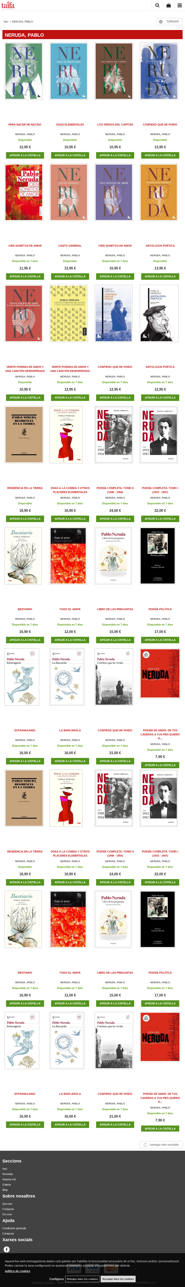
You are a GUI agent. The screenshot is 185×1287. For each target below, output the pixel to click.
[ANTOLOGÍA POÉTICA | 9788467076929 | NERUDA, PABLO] (160, 197)
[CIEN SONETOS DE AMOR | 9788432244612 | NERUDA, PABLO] (115, 197)
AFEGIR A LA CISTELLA (25, 155)
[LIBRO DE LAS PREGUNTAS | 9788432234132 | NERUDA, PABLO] (115, 560)
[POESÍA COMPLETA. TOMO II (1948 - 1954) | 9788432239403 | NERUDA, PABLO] (115, 439)
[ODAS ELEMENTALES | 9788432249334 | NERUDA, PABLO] (70, 75)
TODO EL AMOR (69, 609)
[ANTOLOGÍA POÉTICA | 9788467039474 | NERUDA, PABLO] (160, 318)
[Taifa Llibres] (8, 6)
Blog (4, 1189)
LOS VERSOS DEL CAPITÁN (115, 124)
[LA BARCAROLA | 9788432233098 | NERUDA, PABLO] (70, 681)
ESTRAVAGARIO (24, 730)
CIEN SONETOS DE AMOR (25, 245)
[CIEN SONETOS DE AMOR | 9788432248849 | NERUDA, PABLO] (25, 197)
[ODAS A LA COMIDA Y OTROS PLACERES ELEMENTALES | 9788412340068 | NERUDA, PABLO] (70, 439)
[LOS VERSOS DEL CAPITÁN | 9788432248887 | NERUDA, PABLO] (115, 75)
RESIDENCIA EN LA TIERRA (25, 488)
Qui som (7, 1203)
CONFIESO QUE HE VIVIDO (160, 124)
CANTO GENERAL (70, 245)
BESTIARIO (25, 609)
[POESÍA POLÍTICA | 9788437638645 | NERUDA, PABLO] (160, 560)
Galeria (6, 1184)
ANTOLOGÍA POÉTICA (160, 245)
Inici (4, 1168)
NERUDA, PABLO (25, 134)
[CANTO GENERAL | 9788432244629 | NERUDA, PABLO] (70, 197)
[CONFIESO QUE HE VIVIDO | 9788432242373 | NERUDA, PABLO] (115, 318)
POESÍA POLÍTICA (160, 609)
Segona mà (9, 1179)
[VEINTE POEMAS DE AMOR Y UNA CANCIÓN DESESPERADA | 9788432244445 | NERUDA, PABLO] (70, 318)
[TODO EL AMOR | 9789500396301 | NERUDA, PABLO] (70, 560)
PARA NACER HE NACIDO (24, 124)
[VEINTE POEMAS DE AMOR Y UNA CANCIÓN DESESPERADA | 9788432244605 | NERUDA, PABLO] (25, 318)
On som (7, 1214)
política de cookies (17, 1271)
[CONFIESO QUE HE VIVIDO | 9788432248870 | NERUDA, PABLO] (160, 75)
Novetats (7, 1174)
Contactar (8, 1209)
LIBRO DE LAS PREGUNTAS (115, 609)
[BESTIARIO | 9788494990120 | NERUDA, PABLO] (25, 560)
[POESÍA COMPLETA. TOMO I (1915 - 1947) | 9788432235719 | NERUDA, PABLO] (160, 439)
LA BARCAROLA (70, 730)
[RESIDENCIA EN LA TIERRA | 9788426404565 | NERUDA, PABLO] (25, 439)
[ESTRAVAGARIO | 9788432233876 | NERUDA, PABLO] (25, 681)
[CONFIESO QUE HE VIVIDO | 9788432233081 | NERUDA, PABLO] (115, 681)
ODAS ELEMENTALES (70, 124)
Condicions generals (14, 1228)
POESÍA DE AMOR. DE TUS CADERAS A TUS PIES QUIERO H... (160, 734)
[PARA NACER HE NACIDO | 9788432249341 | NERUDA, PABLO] (25, 75)
